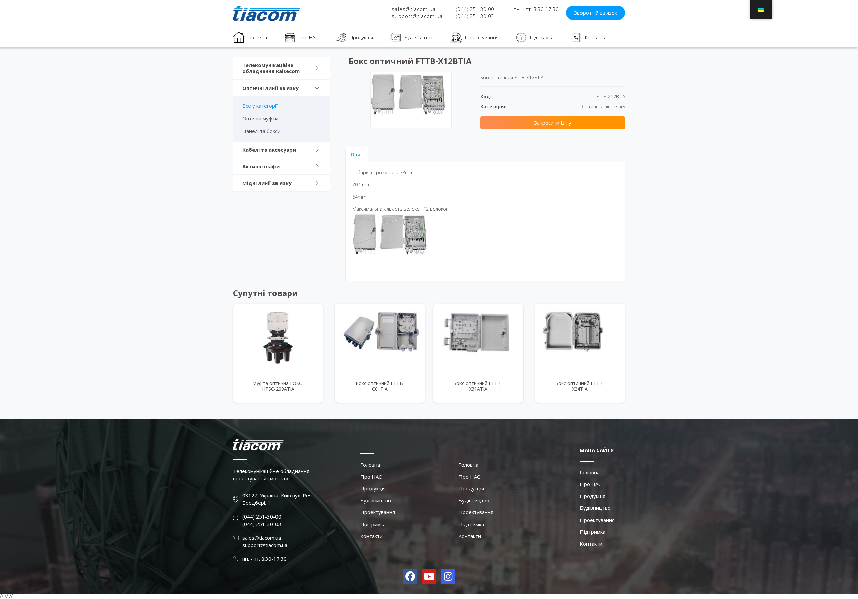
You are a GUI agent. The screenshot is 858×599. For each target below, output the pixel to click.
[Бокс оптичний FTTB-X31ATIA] (478, 337)
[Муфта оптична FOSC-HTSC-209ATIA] (278, 337)
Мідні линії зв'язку (267, 183)
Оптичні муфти (260, 118)
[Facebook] (410, 576)
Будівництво (419, 37)
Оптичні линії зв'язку (270, 88)
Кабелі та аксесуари (269, 149)
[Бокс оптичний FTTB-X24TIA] (580, 337)
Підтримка (542, 37)
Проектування (482, 37)
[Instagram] (448, 576)
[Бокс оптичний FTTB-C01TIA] (380, 337)
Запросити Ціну (552, 122)
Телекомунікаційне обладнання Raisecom (271, 68)
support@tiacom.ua (417, 16)
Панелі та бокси (261, 131)
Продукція (361, 37)
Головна (257, 37)
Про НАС (308, 37)
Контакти (595, 37)
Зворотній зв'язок (595, 12)
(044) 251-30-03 (475, 16)
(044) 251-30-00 (475, 9)
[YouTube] (429, 576)
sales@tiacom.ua (414, 9)
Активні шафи (261, 166)
